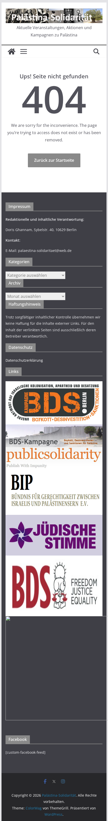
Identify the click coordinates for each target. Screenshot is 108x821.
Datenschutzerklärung (24, 360)
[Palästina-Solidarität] (12, 51)
